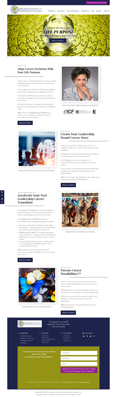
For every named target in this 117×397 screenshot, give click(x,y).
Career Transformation (73, 11)
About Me (98, 11)
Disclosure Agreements (84, 382)
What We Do (61, 11)
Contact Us (107, 11)
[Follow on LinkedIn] (83, 336)
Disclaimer (66, 336)
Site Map (65, 339)
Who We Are (51, 11)
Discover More (57, 41)
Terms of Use (67, 341)
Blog (93, 11)
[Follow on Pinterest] (87, 336)
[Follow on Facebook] (94, 336)
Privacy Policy (67, 337)
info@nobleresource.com (26, 340)
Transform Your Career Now (96, 3)
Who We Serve (85, 11)
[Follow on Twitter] (90, 336)
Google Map (23, 343)
